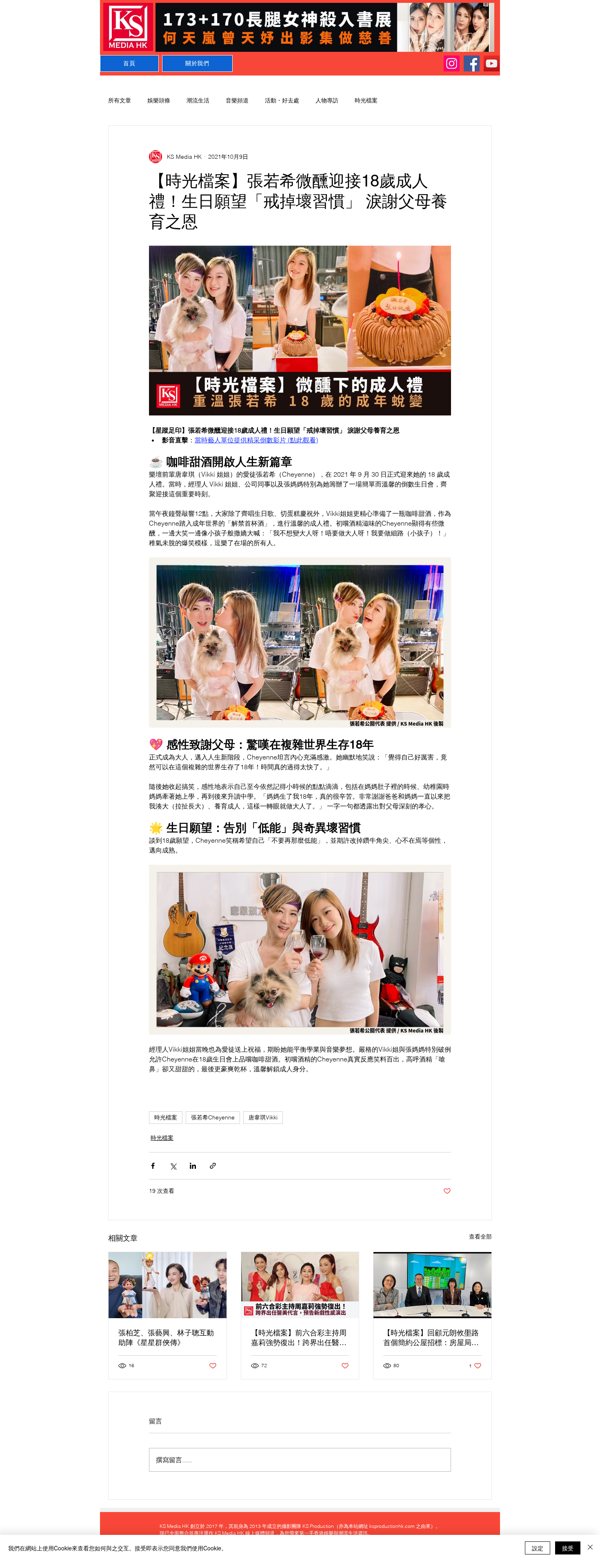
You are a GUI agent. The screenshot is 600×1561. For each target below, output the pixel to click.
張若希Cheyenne (213, 1117)
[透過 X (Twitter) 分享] (173, 1166)
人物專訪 (327, 100)
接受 (567, 1548)
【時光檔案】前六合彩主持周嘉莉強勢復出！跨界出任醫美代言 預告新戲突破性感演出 (299, 1338)
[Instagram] (452, 63)
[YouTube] (492, 63)
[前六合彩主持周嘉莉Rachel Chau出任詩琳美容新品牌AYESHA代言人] (300, 1285)
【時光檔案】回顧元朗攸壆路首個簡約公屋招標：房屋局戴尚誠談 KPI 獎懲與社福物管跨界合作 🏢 (431, 1338)
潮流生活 (198, 100)
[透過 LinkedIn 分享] (193, 1166)
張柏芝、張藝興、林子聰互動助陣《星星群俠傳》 (166, 1337)
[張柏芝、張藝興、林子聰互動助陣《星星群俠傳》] (168, 1285)
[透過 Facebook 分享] (153, 1166)
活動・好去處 (282, 100)
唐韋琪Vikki (263, 1117)
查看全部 (480, 1236)
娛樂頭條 (158, 100)
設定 (537, 1548)
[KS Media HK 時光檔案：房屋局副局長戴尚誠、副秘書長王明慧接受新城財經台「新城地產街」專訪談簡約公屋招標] (432, 1285)
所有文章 (119, 100)
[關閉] (590, 1547)
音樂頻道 (237, 100)
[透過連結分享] (213, 1166)
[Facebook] (472, 63)
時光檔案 (366, 100)
